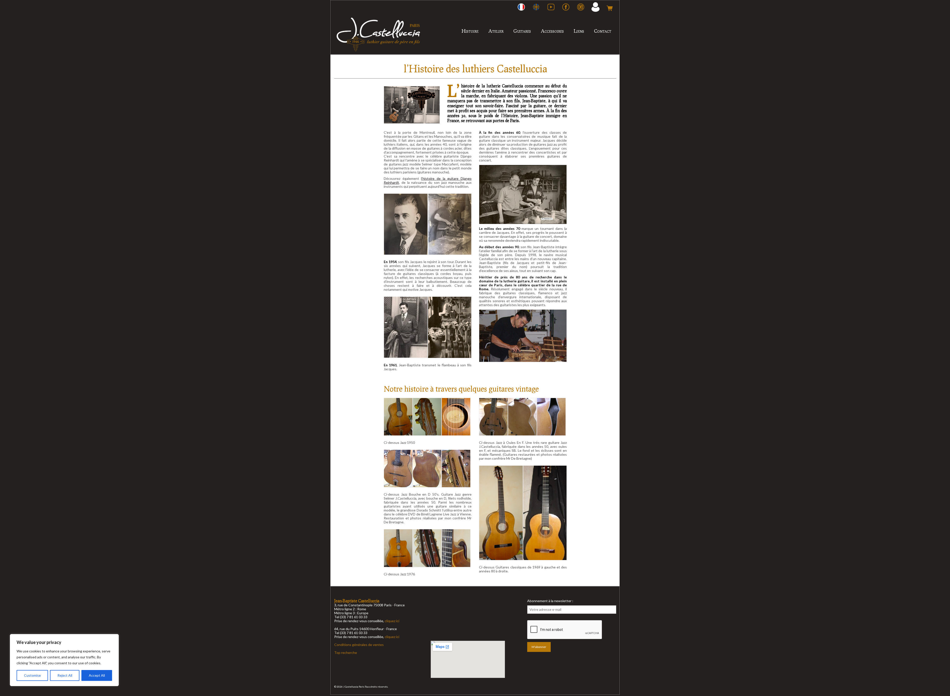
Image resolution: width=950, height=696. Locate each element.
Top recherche (345, 652)
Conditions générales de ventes (359, 644)
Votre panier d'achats (609, 7)
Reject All (64, 675)
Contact (602, 31)
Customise (32, 675)
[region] (64, 660)
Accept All (97, 675)
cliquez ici (392, 621)
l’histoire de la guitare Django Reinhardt (428, 180)
